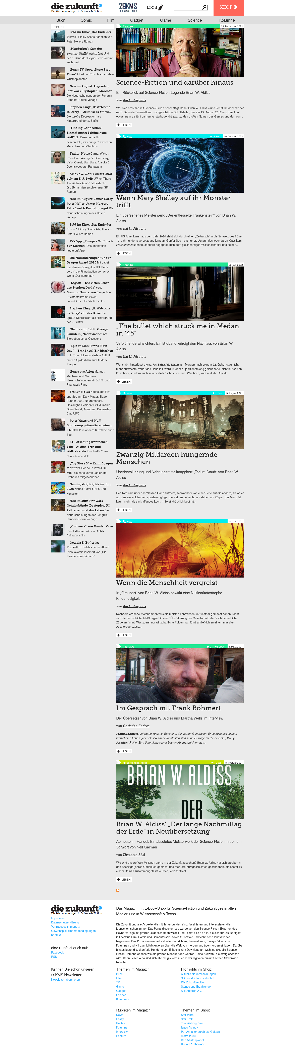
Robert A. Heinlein (192, 1044)
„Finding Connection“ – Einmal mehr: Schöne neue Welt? (87, 133)
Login (152, 7)
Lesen (126, 125)
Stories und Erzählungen (196, 986)
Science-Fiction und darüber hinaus (174, 82)
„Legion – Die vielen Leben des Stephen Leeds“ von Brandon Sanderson (88, 288)
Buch (60, 20)
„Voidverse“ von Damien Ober (91, 526)
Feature (121, 1036)
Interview (122, 1032)
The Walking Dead (192, 1023)
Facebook (57, 952)
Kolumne (227, 20)
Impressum (58, 918)
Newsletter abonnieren (65, 979)
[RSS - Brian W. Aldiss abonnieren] (117, 891)
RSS (54, 957)
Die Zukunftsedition (193, 982)
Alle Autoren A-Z (191, 991)
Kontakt (56, 935)
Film (111, 20)
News (119, 1015)
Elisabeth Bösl (134, 855)
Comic (86, 20)
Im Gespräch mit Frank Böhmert (168, 708)
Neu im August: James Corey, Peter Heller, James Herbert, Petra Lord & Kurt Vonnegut (90, 204)
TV (118, 982)
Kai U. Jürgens (134, 100)
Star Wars (187, 1015)
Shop (226, 7)
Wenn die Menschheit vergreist (167, 583)
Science (195, 20)
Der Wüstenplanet (192, 1040)
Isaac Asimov (189, 1027)
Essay (120, 1019)
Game (165, 20)
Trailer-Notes (80, 153)
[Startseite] (76, 7)
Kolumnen (122, 999)
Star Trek (187, 1019)
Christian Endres (136, 726)
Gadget (136, 20)
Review (120, 1023)
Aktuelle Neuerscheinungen (198, 974)
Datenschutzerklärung (65, 922)
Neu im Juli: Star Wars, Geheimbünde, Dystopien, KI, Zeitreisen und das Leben (88, 506)
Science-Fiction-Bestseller (197, 978)
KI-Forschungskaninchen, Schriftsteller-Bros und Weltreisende (87, 447)
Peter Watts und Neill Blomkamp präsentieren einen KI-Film (89, 425)
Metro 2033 (188, 1036)
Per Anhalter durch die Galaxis (200, 1032)
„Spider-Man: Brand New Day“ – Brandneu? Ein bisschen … (90, 351)
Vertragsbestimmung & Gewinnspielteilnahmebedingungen (73, 928)
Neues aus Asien (82, 371)
